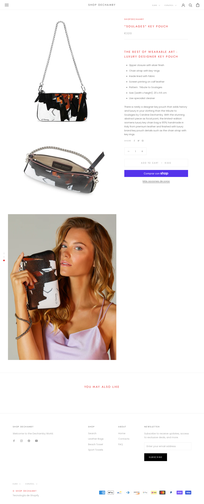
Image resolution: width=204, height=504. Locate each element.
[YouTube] (36, 441)
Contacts (123, 438)
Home (121, 433)
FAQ (120, 444)
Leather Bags (96, 438)
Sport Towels (95, 449)
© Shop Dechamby (25, 491)
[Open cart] (197, 5)
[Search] (190, 5)
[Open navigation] (7, 4)
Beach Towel (95, 444)
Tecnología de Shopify (26, 495)
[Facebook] (134, 141)
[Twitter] (138, 141)
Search (92, 433)
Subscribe (155, 457)
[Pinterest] (143, 141)
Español (169, 5)
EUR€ (154, 5)
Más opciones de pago (156, 181)
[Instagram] (21, 441)
